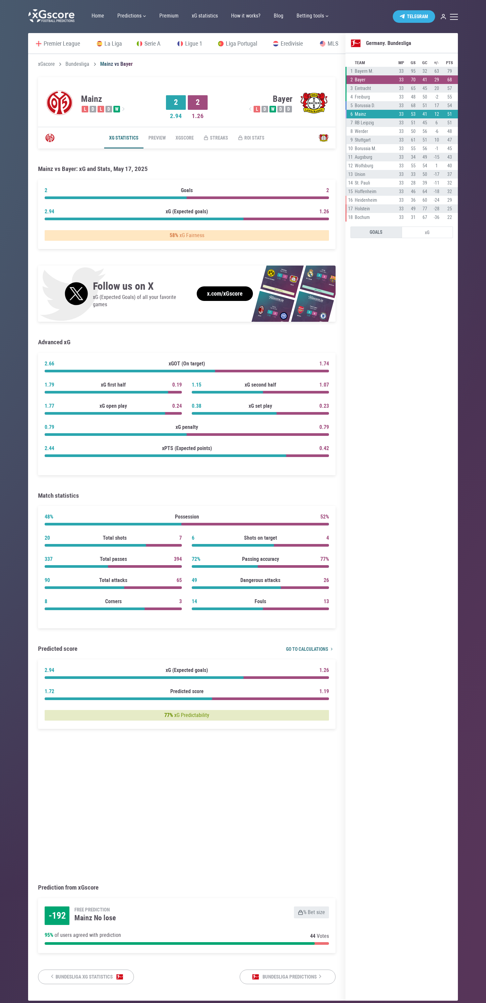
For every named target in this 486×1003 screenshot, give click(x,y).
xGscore (46, 64)
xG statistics (124, 138)
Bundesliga (77, 64)
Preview (157, 138)
